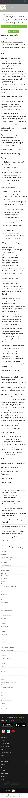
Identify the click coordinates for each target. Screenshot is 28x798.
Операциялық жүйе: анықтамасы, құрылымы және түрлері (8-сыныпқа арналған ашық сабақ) (12, 503)
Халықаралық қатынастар (7, 676)
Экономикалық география (7, 687)
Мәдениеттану (4, 626)
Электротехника (5, 690)
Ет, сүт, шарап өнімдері (6, 591)
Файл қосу (5, 773)
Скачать (14, 26)
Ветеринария (4, 581)
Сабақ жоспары (4, 14)
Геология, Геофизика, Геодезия (8, 586)
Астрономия (4, 562)
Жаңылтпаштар (5, 764)
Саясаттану (3, 642)
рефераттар (17, 717)
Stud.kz (14, 7)
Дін (2, 589)
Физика (3, 671)
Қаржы (2, 695)
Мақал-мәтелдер (5, 761)
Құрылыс (3, 698)
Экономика (3, 684)
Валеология (4, 578)
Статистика (3, 655)
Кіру (25, 1)
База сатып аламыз (6, 752)
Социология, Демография (7, 650)
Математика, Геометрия (6, 610)
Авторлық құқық (5, 743)
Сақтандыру (4, 645)
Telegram (4, 776)
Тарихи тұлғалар (5, 661)
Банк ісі (2, 567)
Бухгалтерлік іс (4, 575)
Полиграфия (4, 634)
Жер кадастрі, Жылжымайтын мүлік (9, 597)
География (3, 583)
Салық (2, 639)
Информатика (4, 602)
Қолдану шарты (5, 746)
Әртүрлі (10, 14)
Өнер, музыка (4, 706)
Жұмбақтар (4, 767)
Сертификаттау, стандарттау (7, 647)
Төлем (2, 749)
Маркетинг (3, 607)
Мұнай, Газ (3, 621)
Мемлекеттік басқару (6, 615)
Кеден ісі (3, 605)
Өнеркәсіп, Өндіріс (5, 708)
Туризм (3, 669)
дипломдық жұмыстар (12, 719)
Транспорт (3, 666)
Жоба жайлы (4, 737)
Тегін (2, 755)
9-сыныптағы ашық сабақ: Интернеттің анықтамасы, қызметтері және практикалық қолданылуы (14, 538)
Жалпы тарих (4, 594)
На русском (4, 779)
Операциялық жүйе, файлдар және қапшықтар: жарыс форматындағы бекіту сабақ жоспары (13, 520)
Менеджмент (4, 618)
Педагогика (3, 631)
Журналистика (4, 599)
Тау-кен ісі (3, 663)
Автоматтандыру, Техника (7, 557)
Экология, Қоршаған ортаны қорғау (9, 682)
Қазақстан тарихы (5, 692)
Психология (4, 637)
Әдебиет (3, 703)
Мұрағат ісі (3, 623)
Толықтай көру (14, 31)
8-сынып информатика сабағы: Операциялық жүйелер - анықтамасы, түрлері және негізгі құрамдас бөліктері (12, 546)
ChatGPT (3, 740)
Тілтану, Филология (5, 658)
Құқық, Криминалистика (6, 700)
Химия (2, 679)
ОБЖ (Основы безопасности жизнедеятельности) (12, 629)
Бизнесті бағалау (5, 570)
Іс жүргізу (3, 554)
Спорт (2, 653)
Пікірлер (3, 770)
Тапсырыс (4, 1)
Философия (3, 674)
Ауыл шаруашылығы (6, 565)
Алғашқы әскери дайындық (7, 560)
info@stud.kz (7, 784)
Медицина (3, 613)
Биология (3, 573)
